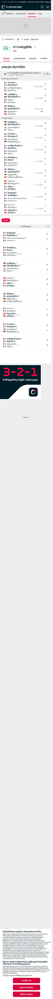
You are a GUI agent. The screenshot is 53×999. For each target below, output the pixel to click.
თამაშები (43, 58)
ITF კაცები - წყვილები (30, 39)
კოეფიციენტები (19, 58)
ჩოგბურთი (9, 39)
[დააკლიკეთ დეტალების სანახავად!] (25, 86)
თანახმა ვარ (26, 980)
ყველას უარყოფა (26, 987)
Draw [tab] (5, 220)
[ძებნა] (42, 7)
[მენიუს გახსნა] (48, 7)
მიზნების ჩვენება (26, 994)
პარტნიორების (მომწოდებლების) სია (17, 975)
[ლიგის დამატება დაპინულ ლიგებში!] (35, 47)
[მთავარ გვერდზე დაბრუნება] (14, 7)
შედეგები (32, 58)
